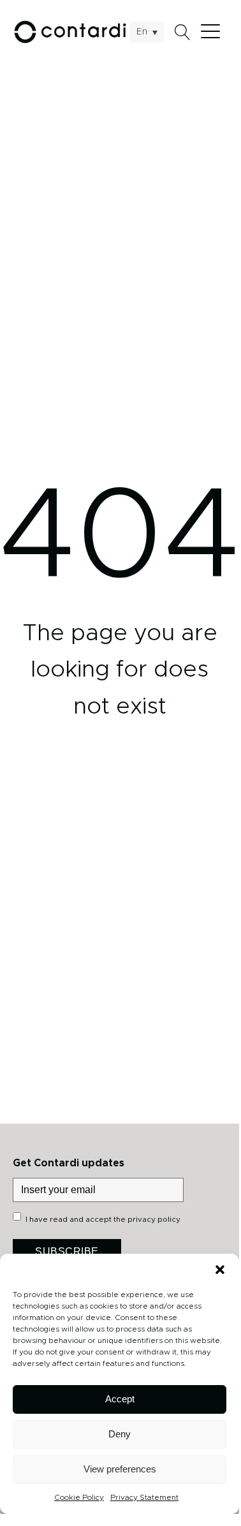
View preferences (120, 1469)
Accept (120, 1398)
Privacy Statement (144, 1497)
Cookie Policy (79, 1497)
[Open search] (182, 32)
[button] (220, 1269)
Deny (119, 1433)
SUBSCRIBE (67, 1251)
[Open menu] (213, 32)
